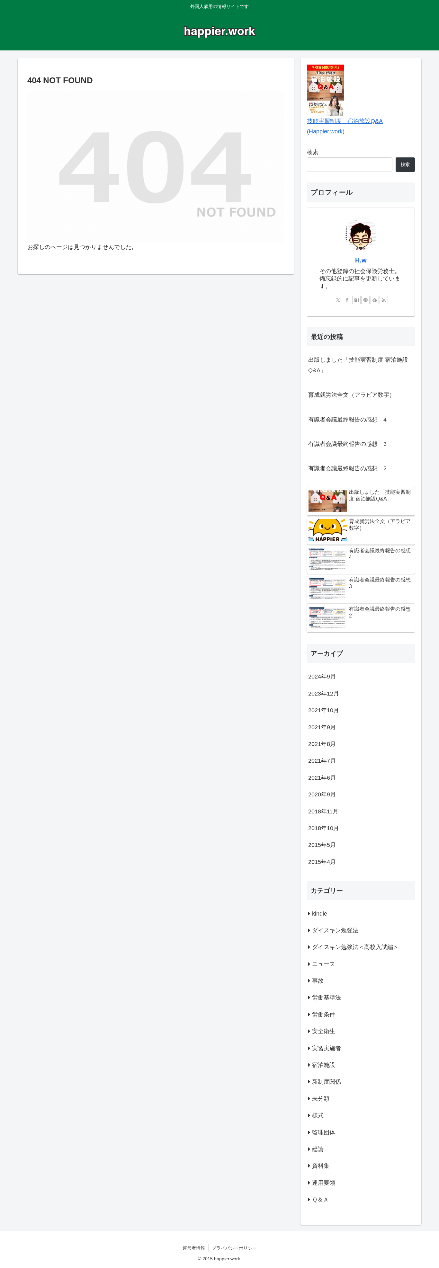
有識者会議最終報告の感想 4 (347, 419)
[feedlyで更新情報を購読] (375, 300)
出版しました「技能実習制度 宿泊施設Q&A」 (358, 365)
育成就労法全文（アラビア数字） (351, 395)
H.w (361, 260)
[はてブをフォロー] (356, 300)
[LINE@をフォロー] (365, 300)
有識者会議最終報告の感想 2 (347, 468)
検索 (312, 152)
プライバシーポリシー (234, 1248)
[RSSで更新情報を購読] (384, 300)
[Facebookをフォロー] (347, 300)
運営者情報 (194, 1248)
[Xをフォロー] (338, 300)
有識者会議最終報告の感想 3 (347, 444)
